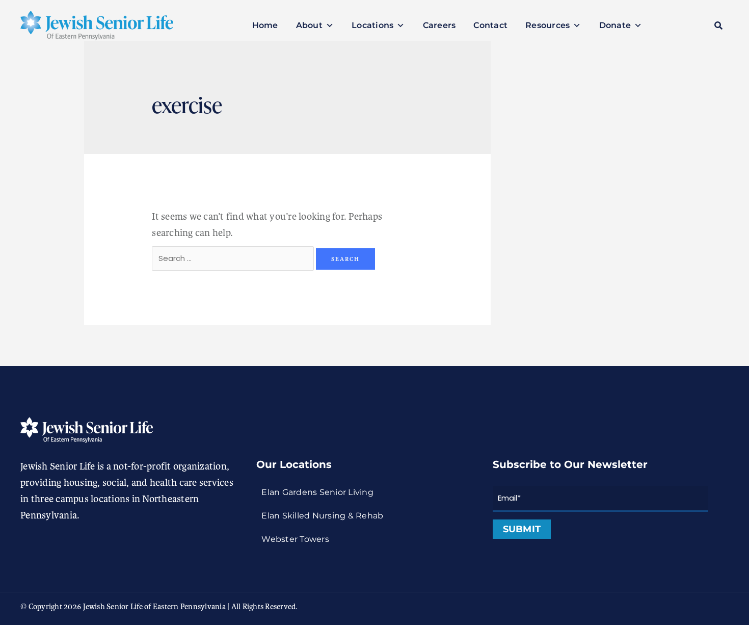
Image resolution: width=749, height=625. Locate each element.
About (309, 25)
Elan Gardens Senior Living (317, 492)
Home (265, 25)
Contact (490, 25)
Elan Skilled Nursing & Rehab (322, 515)
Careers (439, 25)
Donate (615, 25)
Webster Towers (295, 539)
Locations (372, 25)
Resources (547, 25)
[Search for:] (234, 258)
